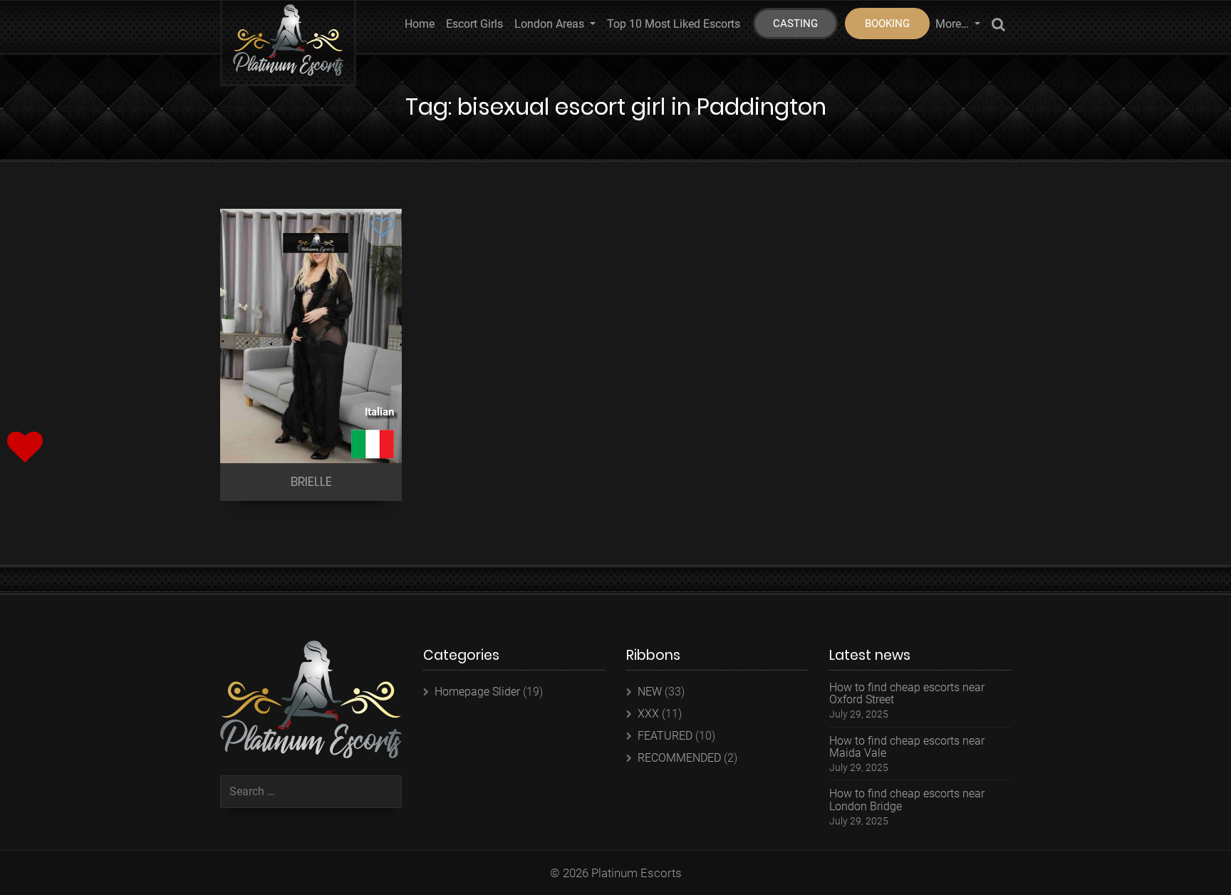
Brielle (311, 481)
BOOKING (887, 23)
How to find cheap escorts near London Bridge (907, 799)
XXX (648, 713)
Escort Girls (474, 24)
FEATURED (665, 736)
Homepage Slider (477, 691)
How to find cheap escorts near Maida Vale (907, 747)
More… (953, 24)
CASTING (795, 23)
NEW (650, 691)
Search (998, 27)
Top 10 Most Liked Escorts (673, 24)
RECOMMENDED (679, 758)
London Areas (550, 24)
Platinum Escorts (636, 873)
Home (420, 24)
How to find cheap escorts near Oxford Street (907, 693)
